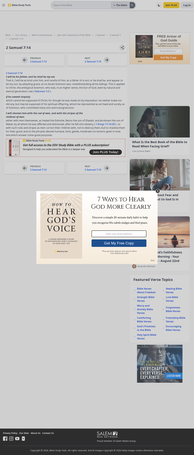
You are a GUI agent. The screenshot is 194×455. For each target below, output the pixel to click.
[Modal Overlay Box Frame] (97, 227)
